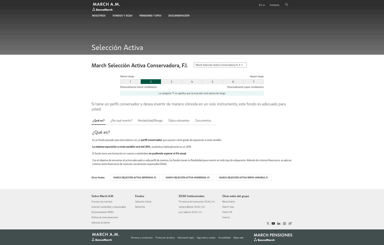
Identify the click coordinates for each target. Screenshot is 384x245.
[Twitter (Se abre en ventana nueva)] (268, 223)
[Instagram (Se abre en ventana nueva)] (284, 223)
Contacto (274, 5)
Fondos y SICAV (122, 15)
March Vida (228, 206)
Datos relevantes (178, 120)
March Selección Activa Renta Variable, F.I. (243, 177)
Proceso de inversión (102, 201)
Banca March (228, 201)
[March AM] (106, 7)
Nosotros (99, 15)
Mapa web (238, 237)
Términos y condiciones (142, 237)
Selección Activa (143, 201)
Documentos (203, 120)
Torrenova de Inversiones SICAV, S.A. (197, 201)
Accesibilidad (224, 237)
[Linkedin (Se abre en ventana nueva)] (279, 223)
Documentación (178, 15)
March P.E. (227, 212)
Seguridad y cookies (206, 237)
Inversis (226, 217)
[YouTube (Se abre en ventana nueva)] (273, 223)
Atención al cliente (101, 222)
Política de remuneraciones (105, 217)
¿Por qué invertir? (121, 120)
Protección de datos (165, 237)
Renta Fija (140, 206)
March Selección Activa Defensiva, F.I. (134, 177)
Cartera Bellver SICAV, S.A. (192, 206)
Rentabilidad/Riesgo (150, 120)
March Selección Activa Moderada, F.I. (188, 177)
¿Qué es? (99, 120)
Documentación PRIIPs (103, 212)
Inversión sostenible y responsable (109, 206)
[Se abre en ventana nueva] (290, 223)
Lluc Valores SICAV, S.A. (190, 212)
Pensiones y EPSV (150, 15)
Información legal (186, 237)
